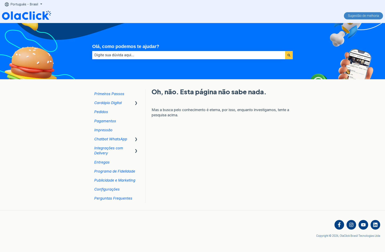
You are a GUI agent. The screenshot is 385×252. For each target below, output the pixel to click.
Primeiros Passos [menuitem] (109, 94)
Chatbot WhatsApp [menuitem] (110, 139)
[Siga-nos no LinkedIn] (375, 225)
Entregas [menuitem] (102, 162)
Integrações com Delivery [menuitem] (108, 150)
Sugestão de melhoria (363, 16)
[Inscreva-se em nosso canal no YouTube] (363, 225)
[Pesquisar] (289, 55)
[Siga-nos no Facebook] (339, 225)
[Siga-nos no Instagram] (351, 225)
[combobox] (188, 55)
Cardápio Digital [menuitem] (108, 103)
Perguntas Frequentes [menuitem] (113, 198)
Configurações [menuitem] (107, 189)
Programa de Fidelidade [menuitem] (114, 171)
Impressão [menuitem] (103, 130)
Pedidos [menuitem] (101, 112)
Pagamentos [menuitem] (105, 121)
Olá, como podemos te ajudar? (125, 46)
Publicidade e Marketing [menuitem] (114, 180)
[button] (136, 103)
